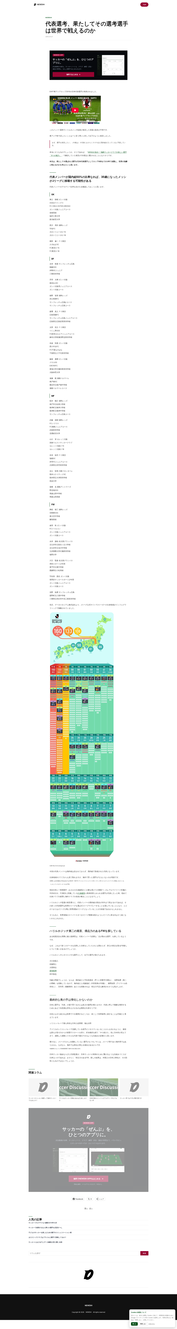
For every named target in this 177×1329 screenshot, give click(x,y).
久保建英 (81, 893)
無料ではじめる (73, 74)
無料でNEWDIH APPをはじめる (88, 1179)
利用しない (143, 1324)
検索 (144, 1253)
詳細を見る (152, 1324)
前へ (86, 1208)
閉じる (134, 1324)
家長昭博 (53, 971)
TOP (144, 5)
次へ (91, 1208)
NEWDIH (41, 4)
